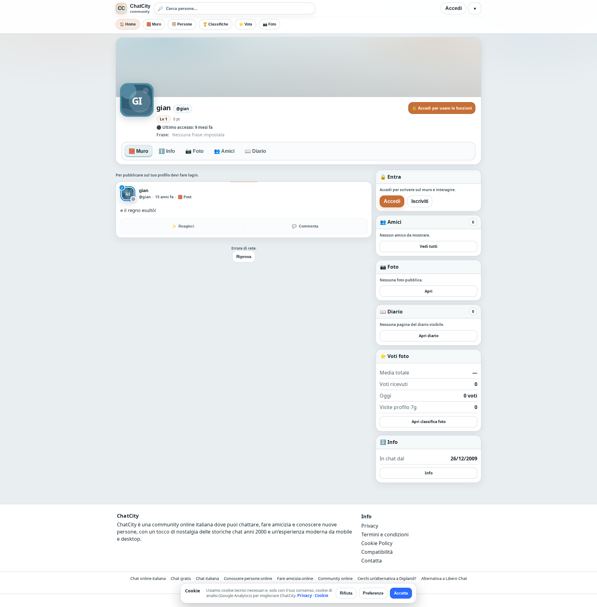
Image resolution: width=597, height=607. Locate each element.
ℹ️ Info (167, 151)
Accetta (401, 593)
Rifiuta (346, 593)
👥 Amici (224, 151)
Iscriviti (419, 201)
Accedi (453, 8)
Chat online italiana (148, 578)
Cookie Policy (376, 543)
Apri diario (428, 335)
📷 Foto (269, 24)
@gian (145, 197)
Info (429, 473)
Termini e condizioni (385, 534)
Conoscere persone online (248, 578)
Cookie (321, 595)
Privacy (369, 525)
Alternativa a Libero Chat (444, 578)
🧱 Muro (153, 24)
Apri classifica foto (429, 421)
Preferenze (373, 593)
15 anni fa (164, 197)
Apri (429, 291)
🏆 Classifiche (215, 24)
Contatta (371, 560)
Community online (335, 578)
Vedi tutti (428, 246)
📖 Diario (255, 151)
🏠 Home (128, 24)
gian (143, 190)
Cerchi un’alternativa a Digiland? (387, 578)
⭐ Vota (245, 24)
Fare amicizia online (295, 578)
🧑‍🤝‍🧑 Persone (182, 24)
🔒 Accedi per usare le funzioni (442, 108)
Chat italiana (207, 578)
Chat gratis (181, 578)
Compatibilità (377, 551)
